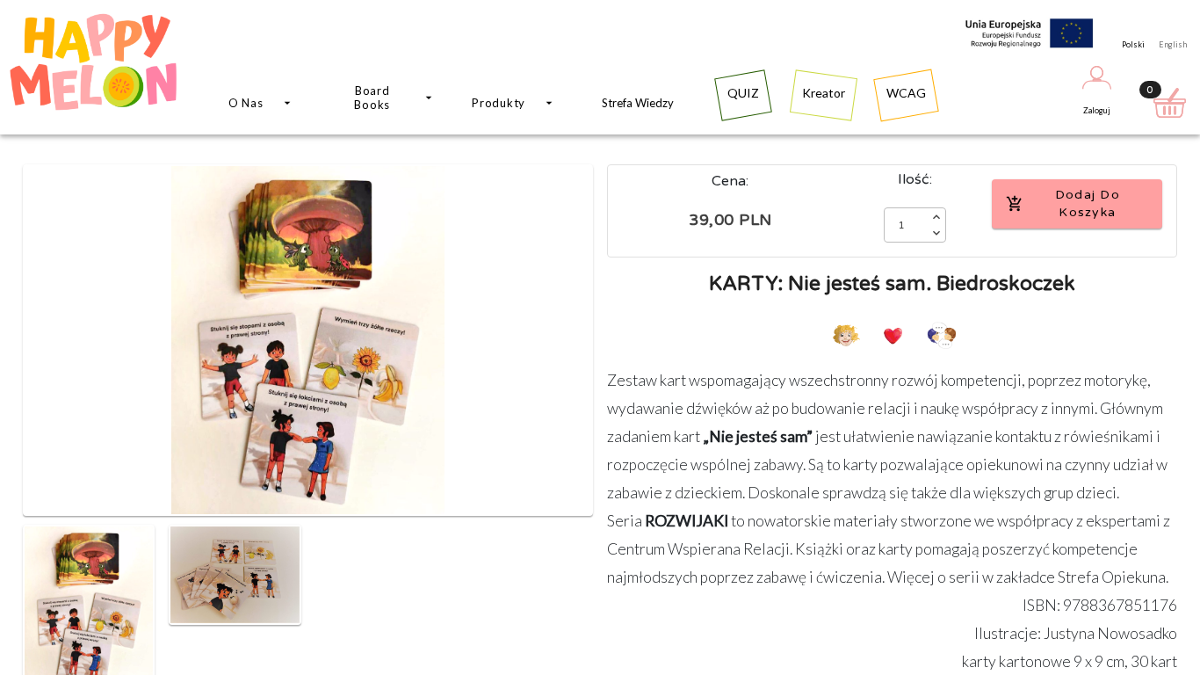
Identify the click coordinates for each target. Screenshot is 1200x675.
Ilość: (915, 179)
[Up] (936, 217)
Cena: (730, 181)
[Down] (936, 233)
